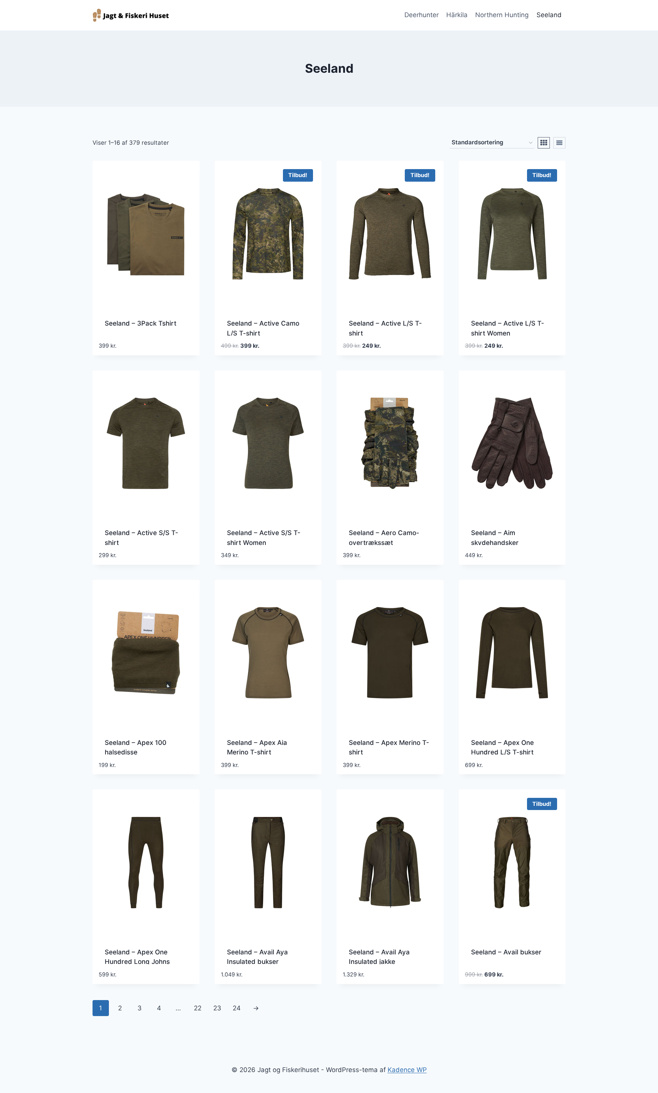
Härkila (457, 15)
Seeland (549, 15)
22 (197, 1008)
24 (237, 1008)
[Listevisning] (559, 143)
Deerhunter (421, 15)
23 (217, 1008)
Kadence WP (407, 1070)
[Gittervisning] (544, 143)
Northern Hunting (502, 15)
